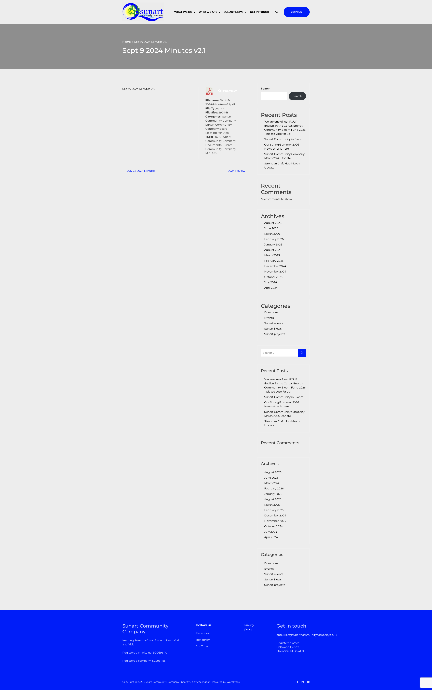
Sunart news (234, 12)
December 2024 (275, 266)
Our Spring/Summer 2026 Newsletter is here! (281, 146)
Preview (230, 91)
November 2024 (275, 271)
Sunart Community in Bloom (283, 139)
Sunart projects (274, 334)
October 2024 (273, 277)
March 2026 (272, 233)
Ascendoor (203, 681)
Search (266, 88)
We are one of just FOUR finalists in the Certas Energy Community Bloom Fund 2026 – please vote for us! (285, 127)
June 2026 (271, 228)
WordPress (233, 681)
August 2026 (272, 223)
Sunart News (273, 328)
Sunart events (273, 323)
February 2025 (274, 260)
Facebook (203, 633)
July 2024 (270, 282)
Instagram (203, 639)
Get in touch (259, 12)
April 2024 (271, 287)
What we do (183, 12)
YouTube (202, 646)
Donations (271, 312)
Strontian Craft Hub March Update (282, 165)
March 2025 (272, 255)
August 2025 (272, 250)
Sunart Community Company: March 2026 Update (284, 156)
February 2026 (274, 239)
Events (269, 317)
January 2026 (273, 244)
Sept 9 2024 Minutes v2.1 (139, 88)
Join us (296, 12)
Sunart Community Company (161, 681)
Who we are (208, 12)
